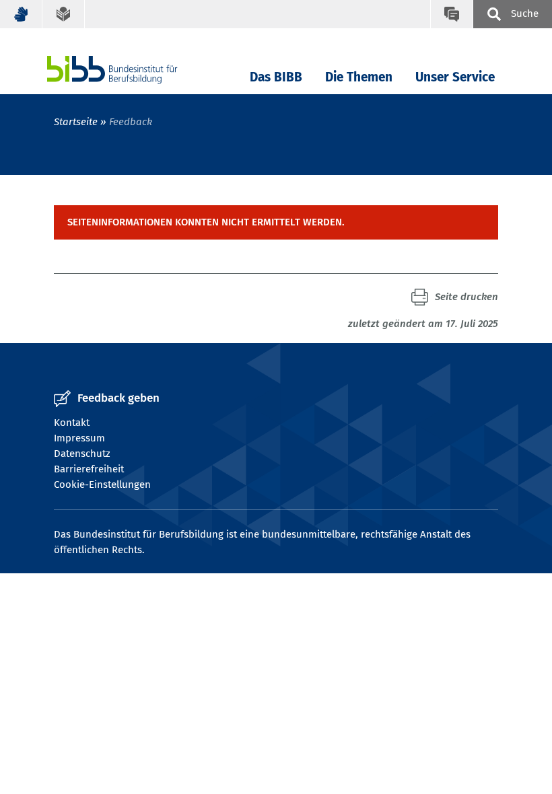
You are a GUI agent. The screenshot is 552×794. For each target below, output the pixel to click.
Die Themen (358, 77)
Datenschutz (82, 453)
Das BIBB (276, 77)
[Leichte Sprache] (63, 14)
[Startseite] (132, 69)
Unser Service (455, 77)
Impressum (79, 438)
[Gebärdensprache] (21, 14)
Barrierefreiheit (89, 469)
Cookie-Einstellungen (102, 484)
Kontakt (72, 423)
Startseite (76, 122)
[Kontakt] (451, 14)
